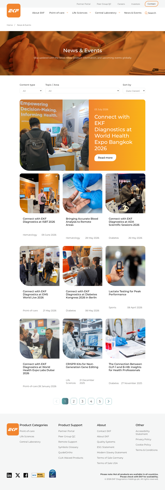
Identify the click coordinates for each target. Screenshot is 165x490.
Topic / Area (52, 84)
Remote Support (67, 441)
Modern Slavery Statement (112, 452)
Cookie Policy (143, 444)
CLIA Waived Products (70, 457)
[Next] (108, 401)
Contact (151, 4)
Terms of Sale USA (107, 463)
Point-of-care (57, 12)
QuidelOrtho (65, 452)
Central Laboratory (106, 12)
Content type (27, 84)
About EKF (38, 12)
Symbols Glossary (68, 447)
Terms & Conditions (147, 450)
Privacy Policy (143, 439)
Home (10, 25)
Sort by (127, 84)
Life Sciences (80, 12)
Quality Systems (106, 441)
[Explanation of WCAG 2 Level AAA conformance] (36, 478)
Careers (121, 4)
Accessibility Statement (143, 432)
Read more (105, 157)
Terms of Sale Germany (110, 457)
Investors (135, 4)
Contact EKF (104, 431)
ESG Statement (105, 447)
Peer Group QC (104, 4)
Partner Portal (83, 4)
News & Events (132, 12)
